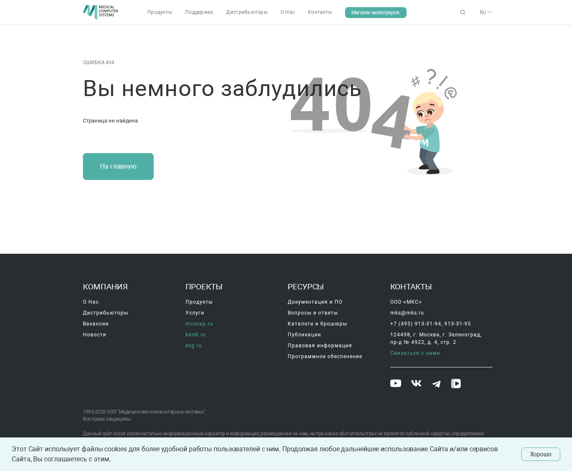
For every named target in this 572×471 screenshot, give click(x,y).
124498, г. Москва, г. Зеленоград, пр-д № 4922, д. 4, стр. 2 (436, 338)
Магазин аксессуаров (375, 13)
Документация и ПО (315, 302)
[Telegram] (437, 385)
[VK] (417, 384)
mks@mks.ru (407, 313)
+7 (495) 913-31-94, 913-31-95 (430, 324)
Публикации (304, 335)
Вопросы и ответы (313, 313)
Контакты (320, 12)
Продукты (159, 12)
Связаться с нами (415, 353)
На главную (118, 166)
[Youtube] (396, 384)
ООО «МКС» (406, 302)
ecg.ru (194, 346)
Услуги (195, 313)
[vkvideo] (457, 384)
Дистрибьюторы (247, 12)
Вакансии (96, 324)
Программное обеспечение (325, 356)
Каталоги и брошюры (317, 324)
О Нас (288, 12)
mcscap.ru (199, 324)
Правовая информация (320, 346)
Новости (94, 335)
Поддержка (199, 12)
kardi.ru (196, 335)
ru (483, 13)
